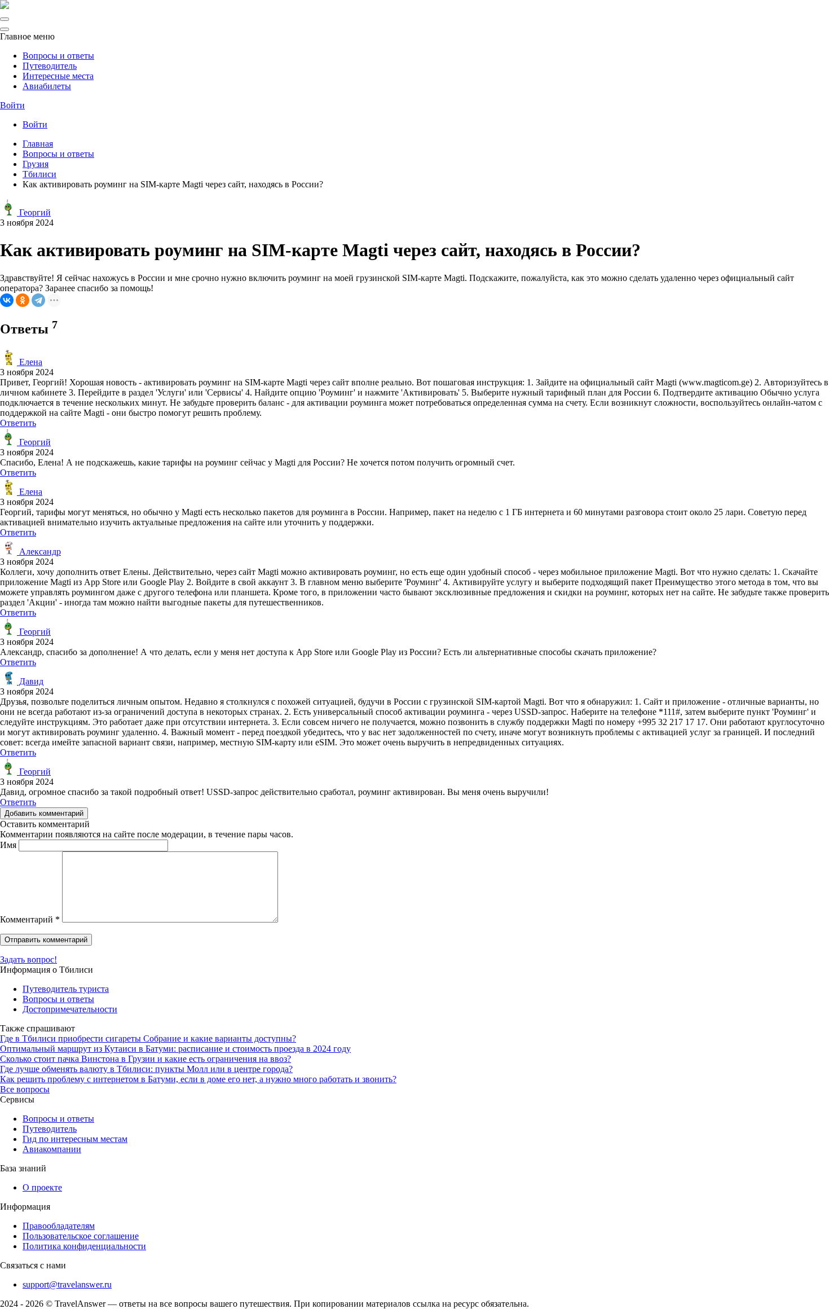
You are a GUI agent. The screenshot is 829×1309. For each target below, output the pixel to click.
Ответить (18, 423)
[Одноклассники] (22, 300)
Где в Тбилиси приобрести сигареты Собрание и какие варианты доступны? (148, 1038)
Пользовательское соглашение (81, 1236)
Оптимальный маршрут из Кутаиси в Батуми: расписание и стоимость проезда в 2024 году (175, 1048)
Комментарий (30, 919)
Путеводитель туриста (66, 989)
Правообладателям (59, 1226)
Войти (12, 105)
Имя (8, 845)
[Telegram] (38, 300)
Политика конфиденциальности (84, 1246)
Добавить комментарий (44, 813)
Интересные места (58, 76)
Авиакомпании (52, 1149)
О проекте (42, 1187)
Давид (30, 681)
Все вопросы (25, 1089)
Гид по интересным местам (75, 1139)
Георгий (34, 212)
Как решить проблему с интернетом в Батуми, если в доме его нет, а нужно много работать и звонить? (198, 1079)
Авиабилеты (47, 86)
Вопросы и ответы (58, 55)
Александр (39, 551)
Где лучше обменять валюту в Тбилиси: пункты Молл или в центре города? (146, 1069)
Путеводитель (50, 66)
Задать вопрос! (28, 959)
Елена (29, 362)
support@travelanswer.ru (67, 1284)
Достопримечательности (70, 1009)
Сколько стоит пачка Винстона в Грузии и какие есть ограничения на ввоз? (145, 1059)
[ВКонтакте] (7, 300)
